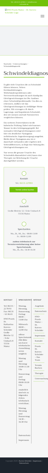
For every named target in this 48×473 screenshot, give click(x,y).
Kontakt (38, 341)
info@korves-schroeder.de (28, 3)
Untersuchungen (39, 378)
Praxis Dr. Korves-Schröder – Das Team (39, 353)
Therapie (39, 373)
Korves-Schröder (25, 461)
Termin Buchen (38, 366)
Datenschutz (24, 435)
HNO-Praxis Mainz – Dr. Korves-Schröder (39, 323)
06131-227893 (26, 183)
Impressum (24, 440)
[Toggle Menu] (42, 16)
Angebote (39, 306)
